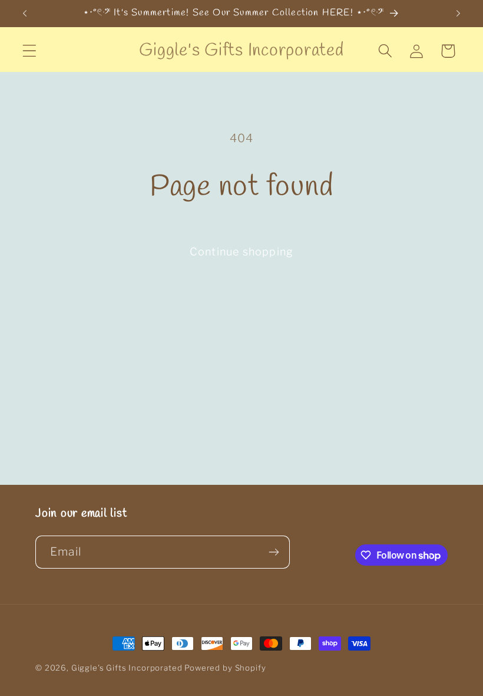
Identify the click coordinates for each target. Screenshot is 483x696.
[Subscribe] (273, 552)
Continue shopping (241, 251)
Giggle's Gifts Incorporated (127, 667)
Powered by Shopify (225, 667)
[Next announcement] (458, 14)
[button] (29, 51)
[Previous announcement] (25, 14)
